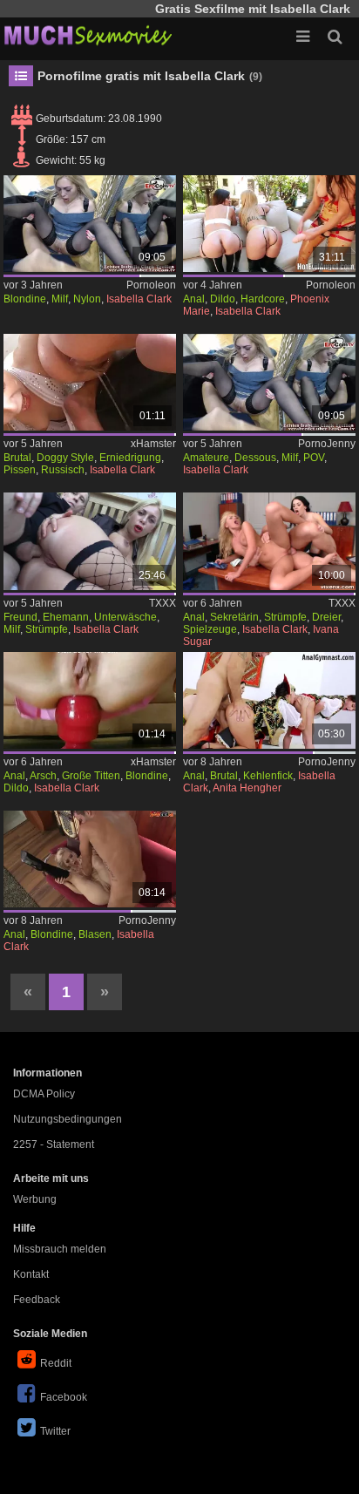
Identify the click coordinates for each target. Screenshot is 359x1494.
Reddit (55, 1363)
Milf (59, 299)
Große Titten (91, 776)
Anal (194, 299)
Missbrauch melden (59, 1249)
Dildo (222, 299)
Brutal (17, 458)
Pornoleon (151, 285)
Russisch (63, 470)
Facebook (63, 1397)
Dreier (326, 617)
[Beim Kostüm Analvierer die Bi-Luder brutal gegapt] (269, 700)
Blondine (24, 299)
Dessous (255, 458)
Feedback (36, 1300)
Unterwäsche (125, 617)
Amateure (206, 458)
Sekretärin (234, 617)
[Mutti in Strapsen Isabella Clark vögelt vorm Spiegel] (269, 382)
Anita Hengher (247, 788)
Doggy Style (65, 458)
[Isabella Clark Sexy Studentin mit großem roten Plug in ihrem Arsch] (89, 700)
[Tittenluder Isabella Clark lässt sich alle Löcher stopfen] (89, 859)
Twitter (55, 1431)
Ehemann (66, 617)
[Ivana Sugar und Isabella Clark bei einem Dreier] (269, 540)
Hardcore (262, 299)
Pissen (19, 470)
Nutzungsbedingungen (67, 1119)
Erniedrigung (130, 458)
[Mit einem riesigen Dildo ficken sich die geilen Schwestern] (269, 223)
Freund (20, 617)
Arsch (43, 776)
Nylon (87, 299)
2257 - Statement (53, 1144)
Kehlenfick (268, 776)
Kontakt (31, 1274)
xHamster (153, 444)
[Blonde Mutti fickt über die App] (89, 223)
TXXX (162, 603)
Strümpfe (46, 629)
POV (313, 458)
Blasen (95, 934)
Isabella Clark (139, 299)
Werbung (35, 1199)
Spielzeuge (210, 629)
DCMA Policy (44, 1094)
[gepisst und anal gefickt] (89, 382)
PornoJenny (327, 444)
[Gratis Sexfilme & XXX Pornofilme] (87, 34)
